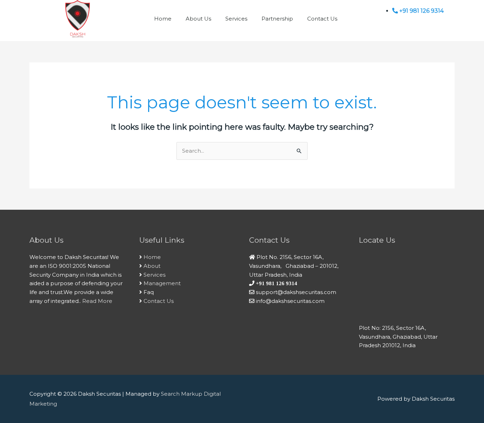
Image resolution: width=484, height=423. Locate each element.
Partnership (277, 18)
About (152, 266)
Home (162, 18)
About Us (198, 18)
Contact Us (322, 18)
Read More (97, 301)
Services (236, 18)
